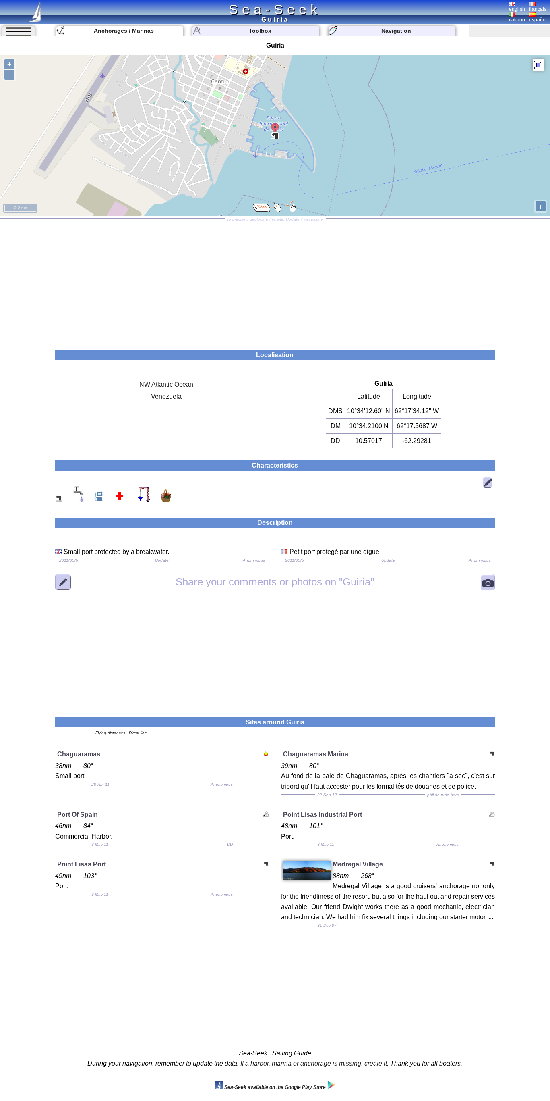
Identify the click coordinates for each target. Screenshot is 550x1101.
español (538, 20)
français (537, 9)
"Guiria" (275, 582)
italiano (517, 20)
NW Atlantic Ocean (166, 384)
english (517, 9)
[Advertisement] (275, 281)
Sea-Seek (275, 9)
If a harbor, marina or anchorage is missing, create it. (314, 1063)
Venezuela (166, 396)
